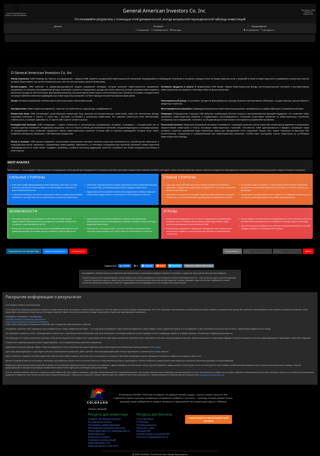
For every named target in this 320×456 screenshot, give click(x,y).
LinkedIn (126, 266)
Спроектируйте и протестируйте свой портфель (208, 419)
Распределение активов (100, 422)
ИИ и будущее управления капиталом (106, 428)
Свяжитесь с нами (145, 428)
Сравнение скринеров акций (102, 440)
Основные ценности (146, 425)
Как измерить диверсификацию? (104, 425)
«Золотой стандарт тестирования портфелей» (25, 319)
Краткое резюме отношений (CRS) (153, 434)
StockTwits (176, 266)
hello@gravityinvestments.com (211, 375)
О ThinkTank (142, 422)
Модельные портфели (99, 437)
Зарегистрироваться (55, 251)
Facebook (148, 266)
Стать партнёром (145, 419)
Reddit (162, 266)
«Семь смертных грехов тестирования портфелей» (27, 321)
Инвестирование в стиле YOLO (103, 446)
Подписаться (78, 251)
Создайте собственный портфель (104, 419)
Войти (308, 251)
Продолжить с (232, 251)
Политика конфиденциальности (152, 437)
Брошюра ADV (143, 431)
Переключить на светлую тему (24, 251)
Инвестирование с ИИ (99, 443)
